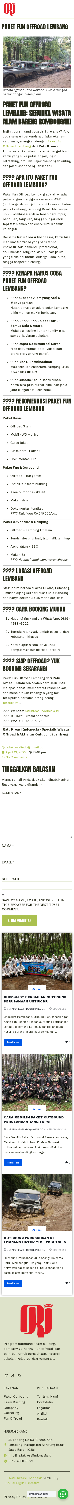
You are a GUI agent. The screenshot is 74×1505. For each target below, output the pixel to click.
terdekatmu (11, 703)
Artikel (37, 989)
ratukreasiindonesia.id (42, 711)
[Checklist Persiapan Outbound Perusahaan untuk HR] (37, 961)
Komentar (11, 793)
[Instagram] (6, 1376)
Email (8, 862)
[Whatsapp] (19, 1376)
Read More (13, 1042)
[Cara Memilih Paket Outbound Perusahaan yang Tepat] (37, 1082)
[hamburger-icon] (66, 9)
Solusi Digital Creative (23, 1483)
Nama (8, 845)
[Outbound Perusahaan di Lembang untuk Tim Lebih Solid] (37, 1202)
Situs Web (10, 879)
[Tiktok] (13, 1376)
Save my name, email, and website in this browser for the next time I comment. (33, 904)
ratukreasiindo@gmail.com (27, 1008)
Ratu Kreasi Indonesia (26, 1478)
